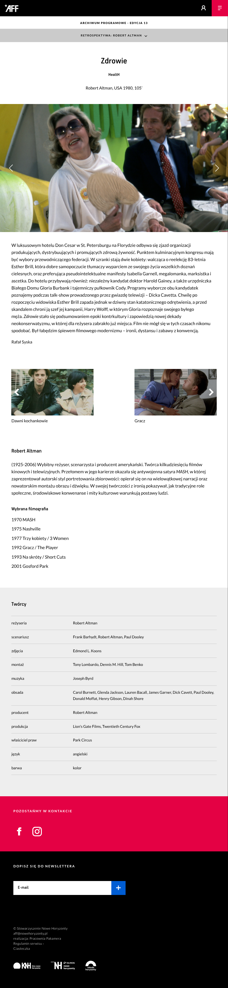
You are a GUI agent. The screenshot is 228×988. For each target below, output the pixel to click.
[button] (217, 168)
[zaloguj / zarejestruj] (203, 8)
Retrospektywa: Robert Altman (111, 35)
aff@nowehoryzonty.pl (30, 934)
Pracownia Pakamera (45, 939)
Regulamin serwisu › (28, 944)
